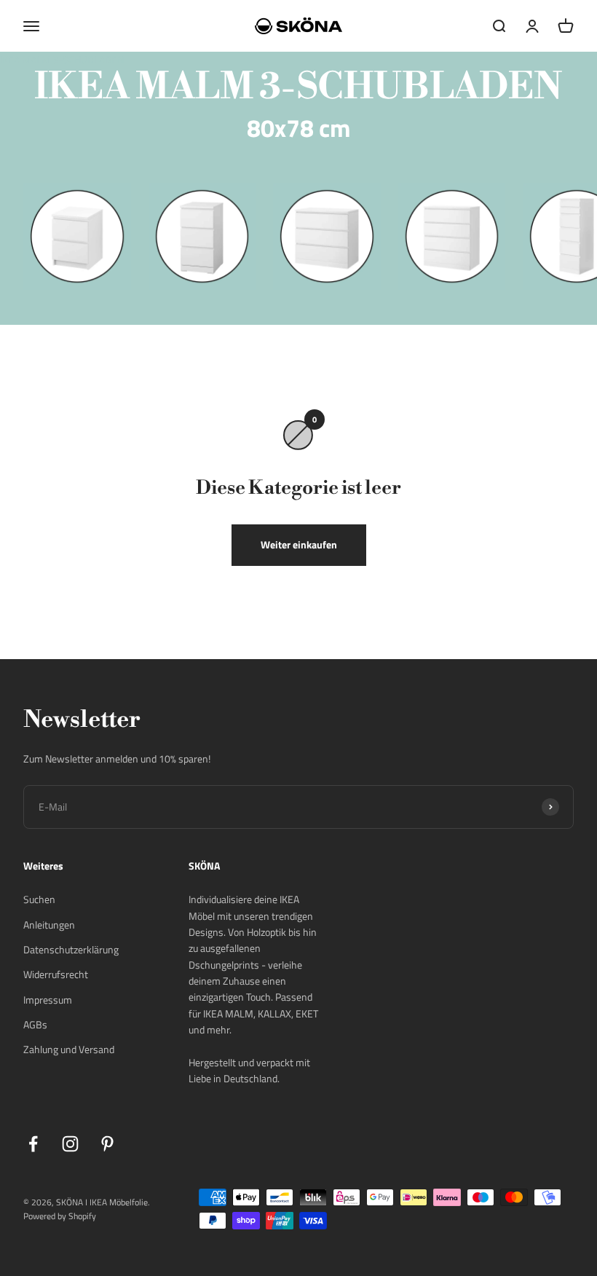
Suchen (39, 899)
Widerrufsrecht (55, 974)
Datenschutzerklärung (71, 949)
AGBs (35, 1024)
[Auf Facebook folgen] (33, 1144)
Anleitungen (49, 924)
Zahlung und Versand (68, 1049)
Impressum (47, 999)
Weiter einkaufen (299, 544)
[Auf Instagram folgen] (70, 1144)
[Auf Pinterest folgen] (107, 1144)
